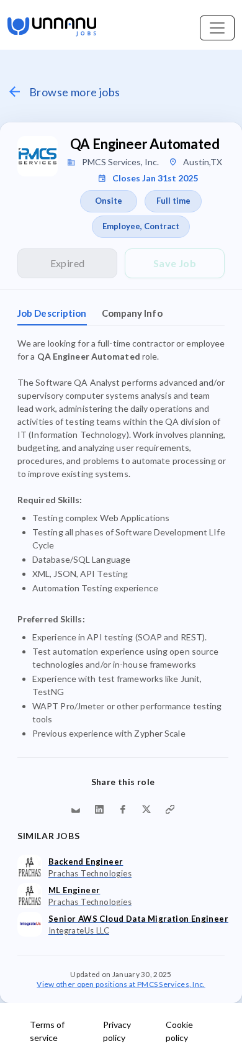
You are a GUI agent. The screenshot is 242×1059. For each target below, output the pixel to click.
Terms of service (47, 1031)
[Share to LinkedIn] (99, 809)
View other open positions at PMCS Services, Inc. (121, 983)
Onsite (108, 201)
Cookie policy (179, 1031)
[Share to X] (146, 809)
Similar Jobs (48, 835)
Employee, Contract (140, 226)
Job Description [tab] (52, 313)
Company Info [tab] (132, 313)
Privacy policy (117, 1031)
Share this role (123, 781)
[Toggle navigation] (217, 28)
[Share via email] (75, 809)
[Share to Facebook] (123, 809)
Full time (173, 201)
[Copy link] (170, 809)
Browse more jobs (74, 92)
